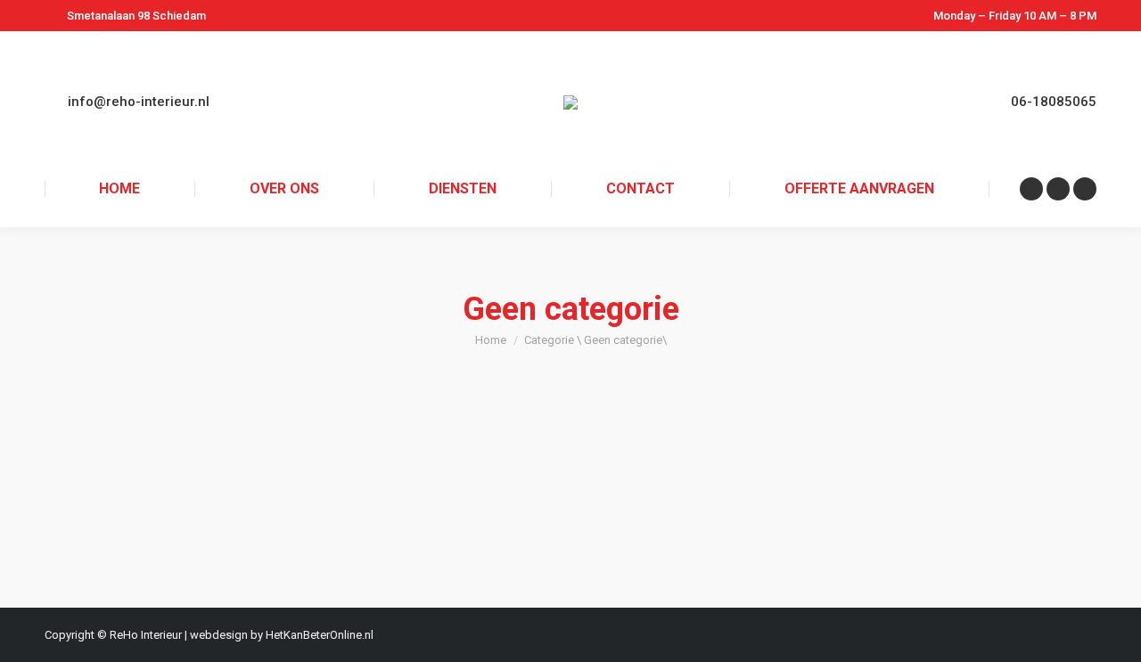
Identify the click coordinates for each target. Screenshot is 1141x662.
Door (184, 484)
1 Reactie (335, 484)
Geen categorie (106, 484)
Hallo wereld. (120, 453)
